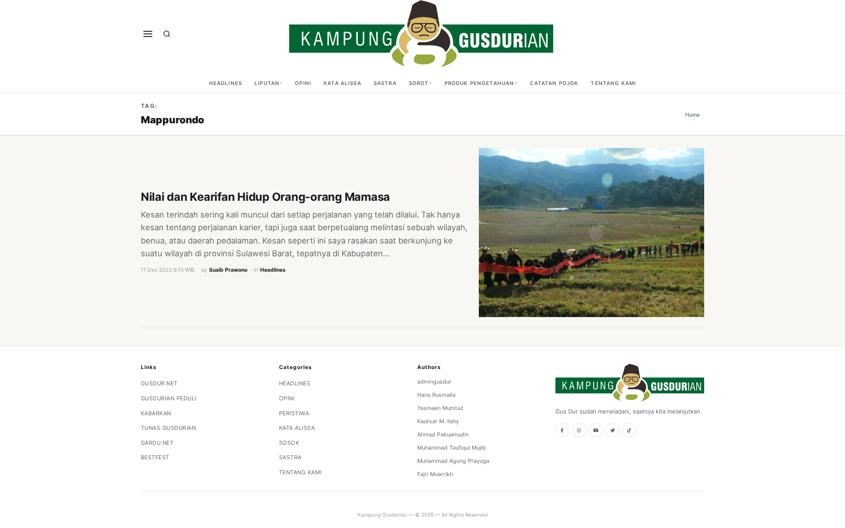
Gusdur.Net (159, 383)
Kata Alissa (342, 83)
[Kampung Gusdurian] (421, 33)
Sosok (289, 442)
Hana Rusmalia (436, 394)
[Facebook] (562, 430)
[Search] (166, 34)
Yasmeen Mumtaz (440, 408)
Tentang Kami (613, 83)
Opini (303, 83)
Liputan (266, 83)
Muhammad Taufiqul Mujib (451, 447)
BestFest (155, 457)
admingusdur (434, 381)
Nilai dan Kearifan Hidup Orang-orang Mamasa (265, 196)
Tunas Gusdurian (168, 428)
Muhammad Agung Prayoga (453, 461)
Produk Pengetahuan (479, 83)
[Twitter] (613, 430)
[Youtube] (596, 430)
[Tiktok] (629, 430)
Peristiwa (294, 413)
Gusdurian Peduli (169, 398)
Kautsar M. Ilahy (438, 421)
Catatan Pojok (554, 83)
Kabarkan (156, 413)
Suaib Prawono (228, 269)
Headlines (225, 83)
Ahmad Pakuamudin (443, 434)
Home (692, 114)
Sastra (385, 83)
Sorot (419, 83)
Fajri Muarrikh (435, 474)
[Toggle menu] (148, 34)
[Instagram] (579, 430)
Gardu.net (157, 442)
